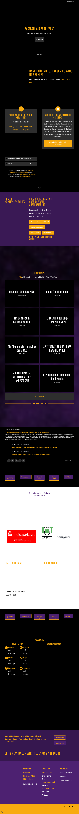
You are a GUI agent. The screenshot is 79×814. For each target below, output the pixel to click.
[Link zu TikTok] (69, 806)
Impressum (63, 776)
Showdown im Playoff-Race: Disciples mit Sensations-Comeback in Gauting (31, 454)
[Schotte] (64, 533)
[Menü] (71, 7)
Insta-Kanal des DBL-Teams (27, 174)
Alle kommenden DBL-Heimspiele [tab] (20, 159)
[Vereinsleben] (6, 668)
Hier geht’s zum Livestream (21, 127)
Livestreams (26, 668)
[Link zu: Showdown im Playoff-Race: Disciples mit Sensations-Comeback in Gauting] (7, 453)
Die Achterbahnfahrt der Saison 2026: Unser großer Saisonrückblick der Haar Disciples (27, 432)
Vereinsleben (12, 668)
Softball (10, 658)
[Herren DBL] (6, 647)
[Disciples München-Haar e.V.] (16, 7)
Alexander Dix (26, 445)
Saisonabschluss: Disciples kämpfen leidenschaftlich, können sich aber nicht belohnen (34, 447)
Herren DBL (11, 647)
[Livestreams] (21, 668)
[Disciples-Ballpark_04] (21, 578)
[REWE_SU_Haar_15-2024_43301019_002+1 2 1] (21, 515)
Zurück (1, 32)
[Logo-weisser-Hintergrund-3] (57, 517)
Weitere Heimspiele (21, 130)
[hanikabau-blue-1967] (64, 537)
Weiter (77, 32)
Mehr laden (39, 397)
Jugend (25, 658)
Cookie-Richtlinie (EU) (66, 780)
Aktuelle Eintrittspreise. (26, 176)
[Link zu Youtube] (72, 806)
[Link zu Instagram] (64, 806)
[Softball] (6, 658)
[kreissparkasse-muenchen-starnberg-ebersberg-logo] (21, 536)
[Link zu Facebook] (67, 806)
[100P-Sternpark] (12, 549)
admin (18, 429)
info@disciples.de (30, 784)
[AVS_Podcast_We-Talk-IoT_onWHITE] (47, 533)
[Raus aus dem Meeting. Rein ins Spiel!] (58, 162)
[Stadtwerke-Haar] (64, 529)
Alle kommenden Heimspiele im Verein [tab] (21, 164)
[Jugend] (21, 658)
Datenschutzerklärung (66, 772)
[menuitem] (71, 7)
